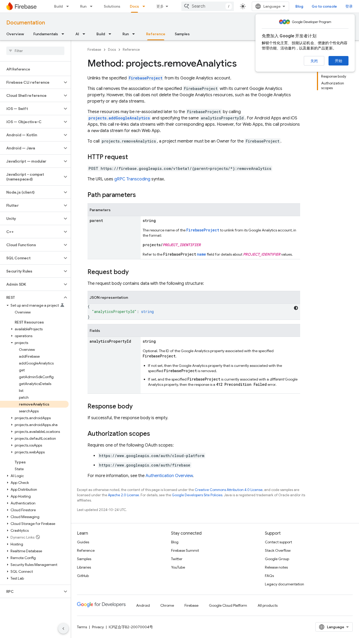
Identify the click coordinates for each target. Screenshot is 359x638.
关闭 (314, 61)
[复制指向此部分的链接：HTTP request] (133, 157)
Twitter (176, 558)
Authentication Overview (169, 475)
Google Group (277, 558)
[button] (31, 82)
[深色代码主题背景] (296, 308)
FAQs (269, 575)
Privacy (98, 627)
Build (58, 6)
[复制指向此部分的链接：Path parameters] (141, 195)
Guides (83, 542)
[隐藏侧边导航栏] (63, 628)
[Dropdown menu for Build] (69, 6)
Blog (299, 6)
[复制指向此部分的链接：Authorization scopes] (155, 434)
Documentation (25, 22)
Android (143, 605)
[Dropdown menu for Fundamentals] (64, 34)
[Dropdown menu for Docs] (145, 6)
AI (77, 34)
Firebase (94, 49)
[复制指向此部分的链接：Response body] (138, 407)
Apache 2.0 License (123, 495)
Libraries (84, 567)
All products (268, 605)
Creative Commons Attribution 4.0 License (229, 490)
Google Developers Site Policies (197, 495)
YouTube (178, 567)
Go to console (324, 6)
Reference (155, 34)
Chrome (167, 605)
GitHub (83, 575)
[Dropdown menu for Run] (92, 6)
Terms (82, 627)
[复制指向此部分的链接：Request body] (134, 272)
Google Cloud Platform (228, 605)
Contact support (278, 542)
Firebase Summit (185, 550)
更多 (160, 6)
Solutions (112, 6)
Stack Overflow (278, 550)
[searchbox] (35, 51)
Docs (134, 6)
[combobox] (207, 6)
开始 (338, 60)
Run (83, 6)
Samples (182, 34)
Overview (15, 34)
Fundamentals (45, 34)
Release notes (276, 567)
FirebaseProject (145, 77)
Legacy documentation (284, 584)
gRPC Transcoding (132, 179)
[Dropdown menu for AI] (85, 34)
